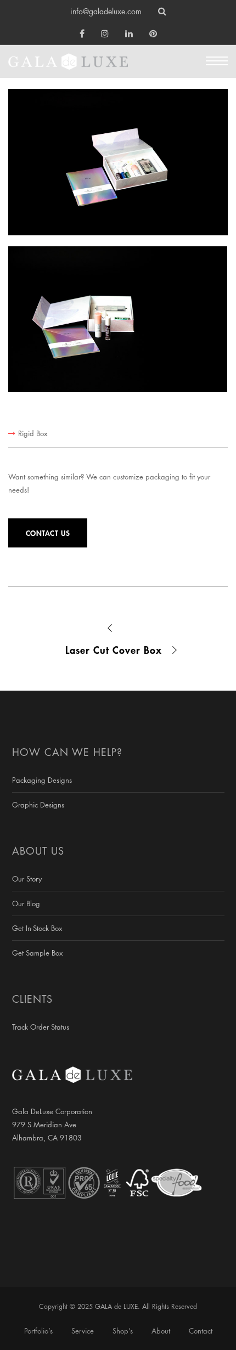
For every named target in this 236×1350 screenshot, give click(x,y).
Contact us (48, 533)
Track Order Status (40, 1027)
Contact (200, 1331)
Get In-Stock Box (37, 928)
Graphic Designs (38, 805)
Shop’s (123, 1331)
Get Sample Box (37, 953)
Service (82, 1331)
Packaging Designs (42, 780)
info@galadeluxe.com (106, 11)
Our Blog (26, 903)
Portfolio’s (38, 1331)
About (160, 1331)
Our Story (27, 879)
